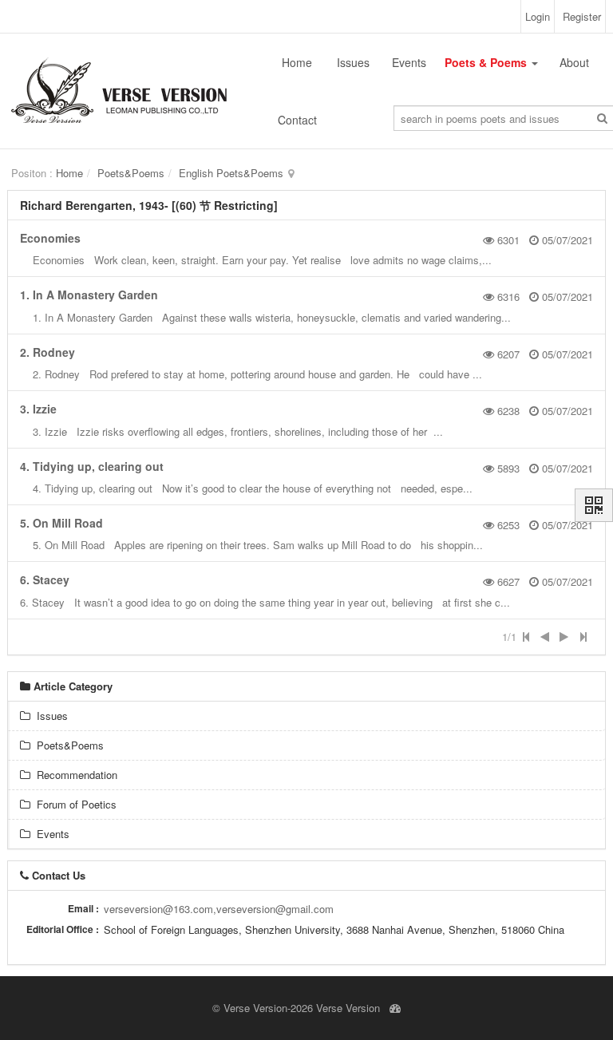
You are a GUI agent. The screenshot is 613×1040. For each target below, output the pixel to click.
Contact (297, 120)
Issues (353, 62)
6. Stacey (44, 579)
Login (537, 16)
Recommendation (73, 774)
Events (409, 62)
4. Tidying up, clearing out (92, 466)
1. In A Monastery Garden (89, 295)
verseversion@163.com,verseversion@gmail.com (219, 908)
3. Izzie (38, 409)
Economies (50, 238)
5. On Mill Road (61, 523)
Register (582, 16)
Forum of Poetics (73, 804)
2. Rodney (47, 352)
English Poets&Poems (231, 172)
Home (297, 62)
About (574, 62)
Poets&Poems (130, 172)
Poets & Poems (487, 62)
